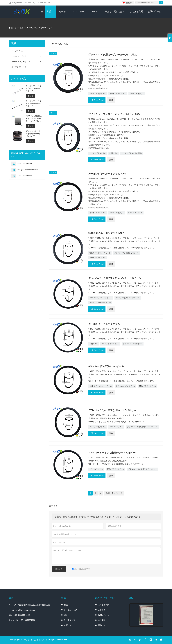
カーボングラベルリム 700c (131, 153)
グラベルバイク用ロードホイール (128, 298)
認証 (66, 615)
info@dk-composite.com (21, 3)
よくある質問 (136, 11)
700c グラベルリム (116, 427)
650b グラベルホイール (147, 386)
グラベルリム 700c (96, 469)
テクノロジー (77, 11)
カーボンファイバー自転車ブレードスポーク (33, 88)
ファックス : (14, 620)
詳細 (111, 100)
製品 (49, 11)
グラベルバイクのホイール (132, 344)
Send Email (96, 99)
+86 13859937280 (43, 3)
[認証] (146, 615)
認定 (131, 598)
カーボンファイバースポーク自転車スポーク (33, 103)
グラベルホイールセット (110, 344)
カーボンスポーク (18, 56)
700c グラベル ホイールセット (100, 298)
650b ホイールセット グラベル (100, 386)
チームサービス (70, 610)
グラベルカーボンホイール (125, 386)
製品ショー (102, 625)
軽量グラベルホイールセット (99, 253)
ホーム (12, 28)
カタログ (62, 11)
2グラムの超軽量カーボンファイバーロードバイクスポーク (34, 118)
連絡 (11, 598)
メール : (12, 610)
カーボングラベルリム (118, 94)
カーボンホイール (18, 67)
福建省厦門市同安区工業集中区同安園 (34, 605)
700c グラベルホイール (115, 469)
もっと (30, 96)
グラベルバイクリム (137, 94)
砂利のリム (114, 153)
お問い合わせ (154, 11)
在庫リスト (68, 625)
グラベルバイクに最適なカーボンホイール (142, 427)
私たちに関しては (113, 11)
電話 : (11, 615)
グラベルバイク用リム (97, 94)
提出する (58, 569)
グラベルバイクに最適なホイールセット (142, 469)
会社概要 (101, 620)
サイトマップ (69, 620)
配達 (66, 605)
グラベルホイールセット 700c (100, 302)
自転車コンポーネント (20, 61)
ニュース (93, 11)
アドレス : (13, 605)
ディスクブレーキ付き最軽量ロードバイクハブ (33, 133)
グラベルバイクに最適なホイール (126, 253)
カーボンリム (32, 28)
